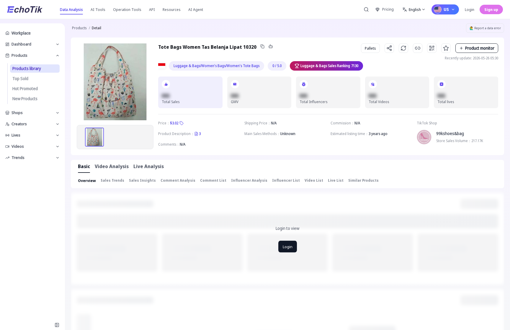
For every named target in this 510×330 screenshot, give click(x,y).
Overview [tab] (87, 180)
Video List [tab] (314, 180)
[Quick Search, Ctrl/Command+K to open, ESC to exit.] (366, 9)
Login (469, 9)
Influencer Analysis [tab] (249, 180)
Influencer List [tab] (286, 180)
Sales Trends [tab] (112, 180)
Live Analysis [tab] (148, 166)
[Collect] (446, 48)
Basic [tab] (84, 166)
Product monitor (479, 48)
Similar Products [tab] (363, 180)
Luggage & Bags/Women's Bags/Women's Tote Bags (216, 65)
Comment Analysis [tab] (178, 180)
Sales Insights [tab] (142, 180)
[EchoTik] (24, 9)
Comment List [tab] (213, 180)
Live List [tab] (336, 180)
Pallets (370, 48)
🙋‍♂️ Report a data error (485, 28)
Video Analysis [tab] (112, 166)
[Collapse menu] (57, 325)
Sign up (491, 9)
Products (79, 27)
